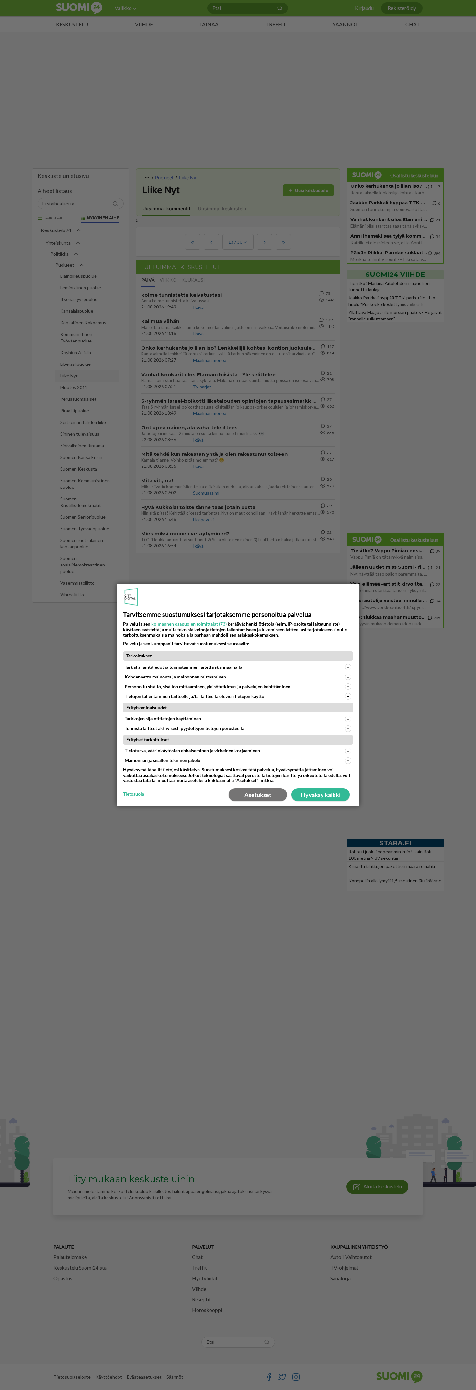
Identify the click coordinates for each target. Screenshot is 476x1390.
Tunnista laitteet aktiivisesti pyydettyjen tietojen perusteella (184, 728)
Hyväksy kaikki (321, 794)
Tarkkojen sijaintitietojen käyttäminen (163, 718)
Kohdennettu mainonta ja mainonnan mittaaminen (175, 676)
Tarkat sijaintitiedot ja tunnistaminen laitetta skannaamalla (183, 667)
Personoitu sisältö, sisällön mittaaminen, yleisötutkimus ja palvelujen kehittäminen (207, 686)
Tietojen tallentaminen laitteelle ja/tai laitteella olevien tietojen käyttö (194, 696)
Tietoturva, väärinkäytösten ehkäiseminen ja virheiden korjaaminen (192, 750)
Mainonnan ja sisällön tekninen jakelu (162, 760)
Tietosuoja (133, 794)
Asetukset (257, 794)
